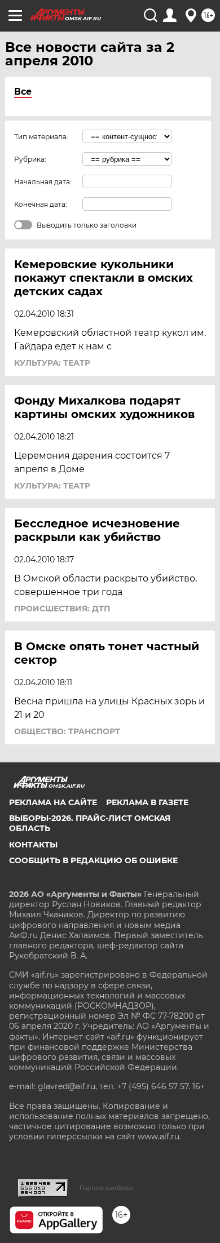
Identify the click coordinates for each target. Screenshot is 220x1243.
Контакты (33, 845)
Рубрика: (30, 159)
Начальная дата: (43, 181)
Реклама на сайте (53, 802)
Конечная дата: (40, 204)
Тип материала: (41, 136)
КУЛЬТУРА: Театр (52, 363)
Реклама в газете (147, 802)
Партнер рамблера (106, 1187)
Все (23, 91)
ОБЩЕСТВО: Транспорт (67, 731)
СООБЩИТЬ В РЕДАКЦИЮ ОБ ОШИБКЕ (93, 860)
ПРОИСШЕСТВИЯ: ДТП (62, 608)
